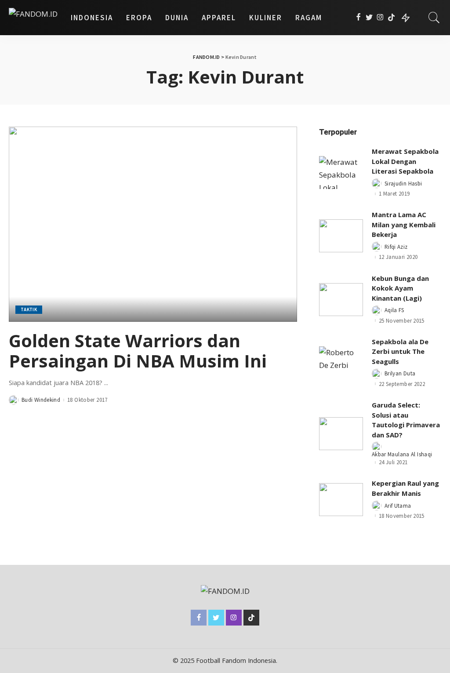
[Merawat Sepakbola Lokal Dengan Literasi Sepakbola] (341, 172)
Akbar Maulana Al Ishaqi (402, 454)
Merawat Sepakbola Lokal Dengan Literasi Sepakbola (405, 161)
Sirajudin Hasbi (403, 183)
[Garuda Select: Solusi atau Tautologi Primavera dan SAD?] (341, 433)
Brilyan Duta (400, 373)
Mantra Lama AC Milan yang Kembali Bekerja (403, 224)
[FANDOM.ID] (33, 17)
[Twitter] (369, 17)
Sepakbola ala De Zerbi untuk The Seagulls (400, 351)
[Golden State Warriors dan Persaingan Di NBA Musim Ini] (153, 224)
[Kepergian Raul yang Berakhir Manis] (341, 499)
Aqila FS (394, 310)
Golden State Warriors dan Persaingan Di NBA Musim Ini (138, 350)
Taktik (29, 309)
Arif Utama (398, 506)
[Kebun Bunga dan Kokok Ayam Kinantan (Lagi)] (341, 299)
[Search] (434, 17)
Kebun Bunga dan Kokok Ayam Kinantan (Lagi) (400, 288)
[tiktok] (391, 17)
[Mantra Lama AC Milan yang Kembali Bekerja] (341, 235)
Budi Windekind (41, 400)
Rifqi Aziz (396, 247)
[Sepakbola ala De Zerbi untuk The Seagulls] (341, 362)
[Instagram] (380, 17)
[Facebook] (358, 17)
